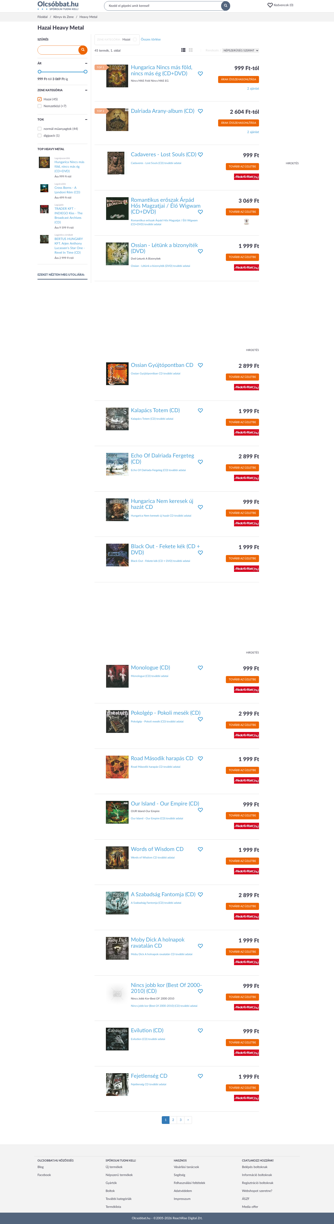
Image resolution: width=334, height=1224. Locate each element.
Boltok (110, 1191)
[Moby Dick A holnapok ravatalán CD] (117, 948)
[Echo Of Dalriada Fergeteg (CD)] (117, 464)
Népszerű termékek (119, 1175)
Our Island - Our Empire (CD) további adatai (157, 818)
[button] (282, 5)
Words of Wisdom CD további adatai (153, 857)
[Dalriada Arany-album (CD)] (117, 119)
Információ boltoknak (257, 1175)
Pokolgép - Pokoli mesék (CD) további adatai (157, 721)
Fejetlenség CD (149, 1076)
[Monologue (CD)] (117, 676)
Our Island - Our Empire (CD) (165, 804)
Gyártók (111, 1183)
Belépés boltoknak (254, 1167)
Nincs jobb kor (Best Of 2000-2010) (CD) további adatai (164, 1005)
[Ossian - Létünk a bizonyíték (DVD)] (117, 253)
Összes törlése (151, 39)
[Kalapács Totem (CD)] (117, 419)
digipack (49, 135)
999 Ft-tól (246, 68)
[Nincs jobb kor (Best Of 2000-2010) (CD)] (117, 993)
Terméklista (113, 1207)
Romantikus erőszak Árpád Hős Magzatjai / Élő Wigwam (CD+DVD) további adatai (164, 222)
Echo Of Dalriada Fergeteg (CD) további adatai (158, 470)
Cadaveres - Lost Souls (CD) (163, 154)
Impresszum (182, 1199)
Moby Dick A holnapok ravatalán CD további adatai (161, 954)
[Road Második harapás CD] (117, 766)
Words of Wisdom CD (157, 849)
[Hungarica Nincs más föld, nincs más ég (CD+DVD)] (117, 76)
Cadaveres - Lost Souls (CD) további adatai (156, 163)
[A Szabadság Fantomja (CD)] (117, 903)
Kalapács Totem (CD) (155, 410)
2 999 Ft (249, 714)
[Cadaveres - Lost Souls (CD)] (117, 163)
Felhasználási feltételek (189, 1183)
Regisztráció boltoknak (257, 1183)
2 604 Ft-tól (244, 112)
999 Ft (251, 155)
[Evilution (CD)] (117, 1039)
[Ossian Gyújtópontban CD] (117, 373)
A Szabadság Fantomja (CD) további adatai (156, 902)
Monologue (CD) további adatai (149, 676)
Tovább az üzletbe (242, 166)
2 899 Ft (249, 366)
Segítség (179, 1175)
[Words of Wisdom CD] (117, 857)
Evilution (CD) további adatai (148, 1039)
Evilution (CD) (147, 1030)
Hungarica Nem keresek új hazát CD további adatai (161, 515)
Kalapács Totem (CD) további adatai (152, 418)
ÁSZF (245, 1199)
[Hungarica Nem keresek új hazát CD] (117, 509)
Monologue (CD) (150, 668)
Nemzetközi (52, 106)
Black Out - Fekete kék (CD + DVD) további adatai (160, 561)
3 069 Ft (249, 201)
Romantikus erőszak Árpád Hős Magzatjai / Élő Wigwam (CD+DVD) (166, 206)
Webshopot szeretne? (257, 1191)
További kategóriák (119, 1199)
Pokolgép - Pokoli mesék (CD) (165, 713)
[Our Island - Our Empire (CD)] (117, 812)
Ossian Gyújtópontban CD (162, 365)
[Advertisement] (280, 93)
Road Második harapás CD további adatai (155, 766)
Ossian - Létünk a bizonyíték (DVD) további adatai (160, 266)
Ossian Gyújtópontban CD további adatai (155, 373)
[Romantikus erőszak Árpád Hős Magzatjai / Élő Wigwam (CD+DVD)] (117, 208)
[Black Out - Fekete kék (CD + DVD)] (117, 555)
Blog (40, 1167)
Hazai (47, 99)
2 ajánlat (253, 88)
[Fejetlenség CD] (117, 1084)
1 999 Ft (249, 246)
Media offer (250, 1207)
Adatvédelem (183, 1191)
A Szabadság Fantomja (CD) (163, 894)
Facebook (44, 1175)
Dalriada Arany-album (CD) (162, 111)
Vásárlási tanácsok (186, 1167)
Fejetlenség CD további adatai (148, 1084)
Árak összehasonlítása (238, 79)
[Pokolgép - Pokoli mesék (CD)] (117, 721)
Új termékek (114, 1167)
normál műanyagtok (58, 129)
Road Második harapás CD (162, 758)
